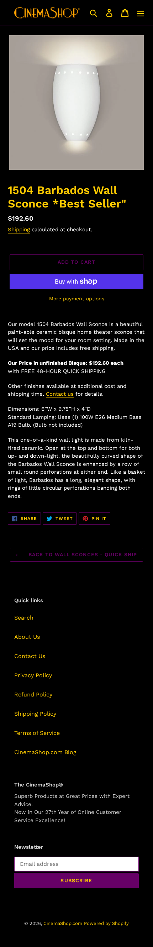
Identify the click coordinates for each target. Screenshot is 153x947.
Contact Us (29, 656)
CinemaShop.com (62, 923)
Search (23, 617)
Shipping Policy (35, 713)
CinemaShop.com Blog (45, 752)
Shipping (19, 229)
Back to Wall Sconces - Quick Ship (81, 554)
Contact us (60, 394)
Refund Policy (33, 694)
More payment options (76, 298)
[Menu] (140, 13)
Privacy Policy (33, 675)
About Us (27, 636)
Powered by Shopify (106, 923)
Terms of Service (37, 733)
